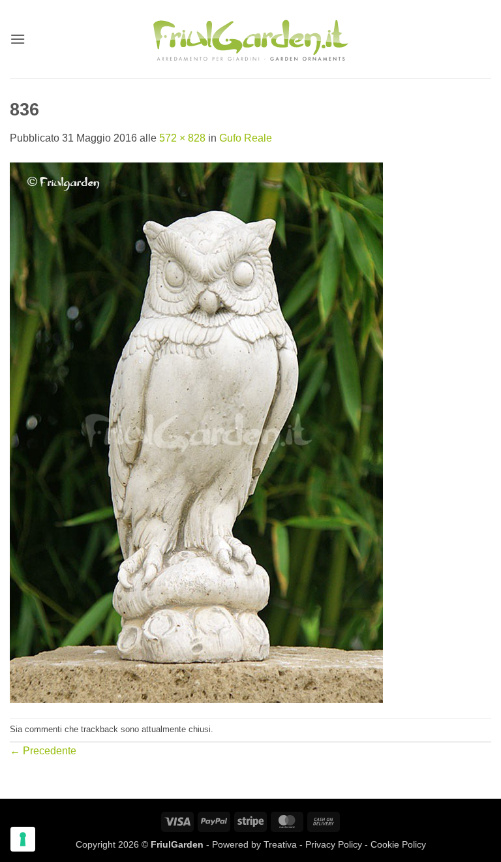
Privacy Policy (333, 844)
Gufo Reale (245, 138)
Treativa (280, 844)
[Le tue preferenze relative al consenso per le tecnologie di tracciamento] (22, 839)
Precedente (43, 750)
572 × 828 (182, 138)
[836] (196, 431)
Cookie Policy (398, 844)
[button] (17, 39)
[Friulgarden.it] (250, 39)
